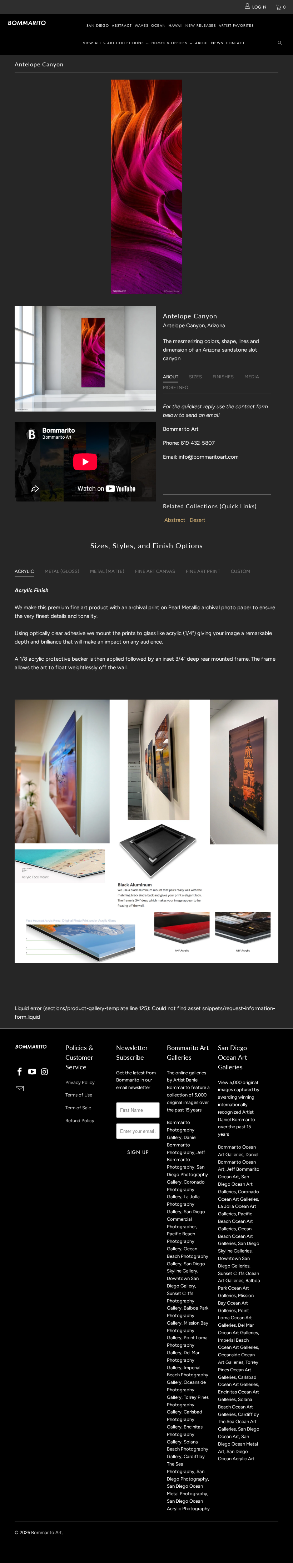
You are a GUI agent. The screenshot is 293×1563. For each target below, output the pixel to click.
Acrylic (24, 571)
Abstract (122, 25)
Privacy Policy (80, 1082)
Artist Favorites (236, 25)
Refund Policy (79, 1120)
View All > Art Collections (113, 43)
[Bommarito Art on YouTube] (32, 1072)
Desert (197, 520)
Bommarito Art (46, 1532)
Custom (240, 571)
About (201, 43)
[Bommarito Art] (27, 22)
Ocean (158, 25)
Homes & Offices (169, 43)
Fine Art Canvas (155, 571)
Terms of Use (78, 1095)
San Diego (97, 25)
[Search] (279, 43)
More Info (175, 387)
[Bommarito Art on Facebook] (20, 1072)
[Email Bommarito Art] (20, 1089)
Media (251, 376)
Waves (141, 25)
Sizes (195, 376)
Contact (235, 43)
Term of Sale (78, 1107)
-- (147, 43)
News (217, 43)
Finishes (223, 376)
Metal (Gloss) (62, 571)
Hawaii (176, 25)
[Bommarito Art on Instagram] (44, 1072)
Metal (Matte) (107, 571)
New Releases (200, 25)
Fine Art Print (203, 571)
